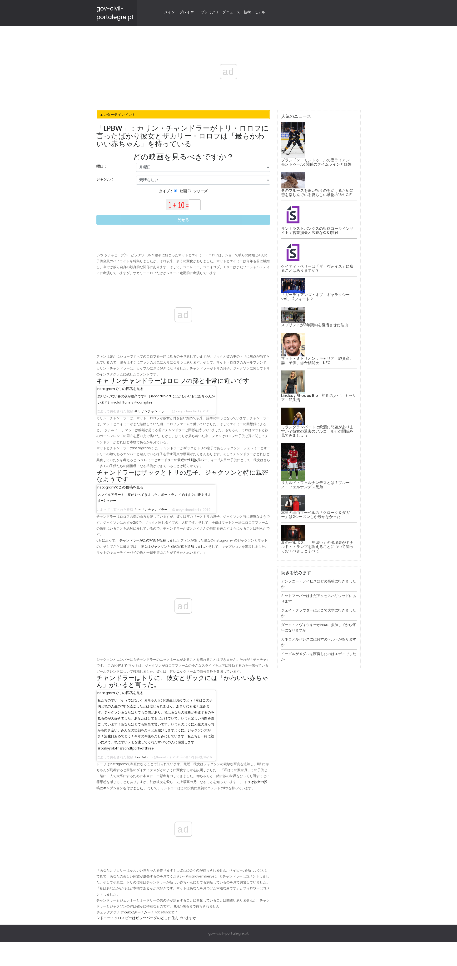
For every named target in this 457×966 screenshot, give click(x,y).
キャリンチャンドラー (151, 411)
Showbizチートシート (137, 912)
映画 (183, 190)
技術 (247, 12)
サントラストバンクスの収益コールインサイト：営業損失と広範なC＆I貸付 (317, 231)
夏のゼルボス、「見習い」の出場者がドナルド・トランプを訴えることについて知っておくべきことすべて (317, 547)
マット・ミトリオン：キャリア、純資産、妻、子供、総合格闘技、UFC (317, 360)
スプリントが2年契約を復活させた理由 (314, 325)
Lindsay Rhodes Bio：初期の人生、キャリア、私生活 (318, 398)
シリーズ (200, 190)
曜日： (101, 166)
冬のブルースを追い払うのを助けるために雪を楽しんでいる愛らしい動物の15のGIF (317, 192)
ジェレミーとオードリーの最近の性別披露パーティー (177, 460)
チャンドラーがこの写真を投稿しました (149, 540)
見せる (183, 220)
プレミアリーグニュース (220, 12)
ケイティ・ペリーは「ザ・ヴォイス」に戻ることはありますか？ (317, 268)
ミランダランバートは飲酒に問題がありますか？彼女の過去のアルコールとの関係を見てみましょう (317, 431)
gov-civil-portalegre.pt (228, 933)
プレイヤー (188, 12)
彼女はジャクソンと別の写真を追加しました (174, 546)
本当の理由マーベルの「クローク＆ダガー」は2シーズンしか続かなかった (315, 515)
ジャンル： (105, 179)
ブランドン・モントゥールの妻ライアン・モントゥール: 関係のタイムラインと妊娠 (317, 162)
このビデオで (117, 665)
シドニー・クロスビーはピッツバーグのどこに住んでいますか (146, 917)
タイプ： (166, 190)
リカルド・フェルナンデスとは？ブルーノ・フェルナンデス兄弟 (315, 485)
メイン (169, 12)
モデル (259, 12)
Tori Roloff (141, 757)
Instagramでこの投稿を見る (120, 388)
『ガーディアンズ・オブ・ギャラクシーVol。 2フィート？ (315, 297)
